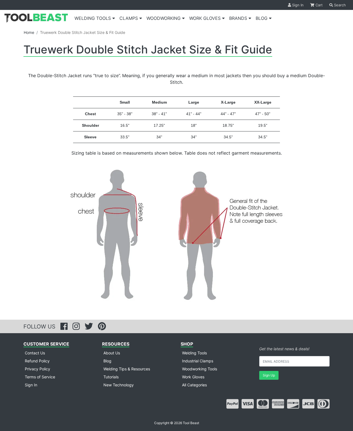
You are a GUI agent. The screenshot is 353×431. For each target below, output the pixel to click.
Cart (318, 5)
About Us (111, 353)
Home (29, 32)
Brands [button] (238, 18)
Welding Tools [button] (93, 18)
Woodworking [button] (164, 18)
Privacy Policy (37, 369)
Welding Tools (194, 353)
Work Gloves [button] (205, 18)
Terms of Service (40, 377)
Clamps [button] (129, 18)
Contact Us (35, 353)
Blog (107, 361)
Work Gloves (193, 377)
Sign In (297, 5)
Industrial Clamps (197, 361)
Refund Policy (37, 361)
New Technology (118, 384)
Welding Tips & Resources (126, 369)
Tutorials (111, 377)
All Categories (194, 384)
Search (339, 5)
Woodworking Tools (199, 369)
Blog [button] (262, 18)
